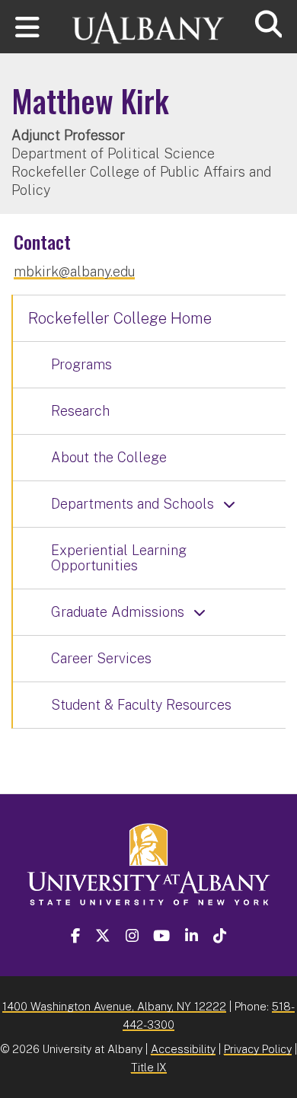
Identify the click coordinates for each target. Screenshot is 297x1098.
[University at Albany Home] (148, 21)
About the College (109, 457)
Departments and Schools (132, 504)
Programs (81, 364)
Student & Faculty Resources (141, 705)
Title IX (149, 1067)
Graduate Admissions (117, 612)
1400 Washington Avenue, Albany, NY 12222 (114, 1006)
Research (80, 411)
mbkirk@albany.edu (74, 271)
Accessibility (183, 1048)
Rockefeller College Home (120, 318)
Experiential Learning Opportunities (119, 557)
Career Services (101, 658)
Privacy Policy (258, 1048)
